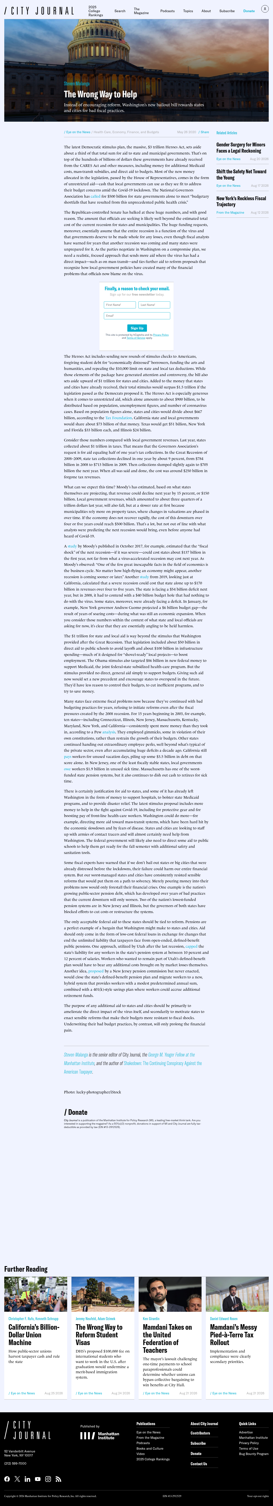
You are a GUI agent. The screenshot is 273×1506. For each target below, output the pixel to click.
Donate (249, 11)
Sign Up (137, 328)
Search (120, 11)
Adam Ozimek (106, 1318)
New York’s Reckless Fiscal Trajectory (241, 201)
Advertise (246, 1432)
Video (140, 1454)
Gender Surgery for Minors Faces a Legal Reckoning (240, 148)
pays (67, 756)
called (95, 195)
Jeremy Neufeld (86, 1318)
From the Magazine (150, 1438)
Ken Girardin (151, 1318)
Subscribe (227, 11)
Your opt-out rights (258, 1496)
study (72, 545)
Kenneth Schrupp (46, 1318)
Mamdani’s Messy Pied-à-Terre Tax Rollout (233, 1334)
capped (191, 946)
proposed (96, 970)
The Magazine (141, 11)
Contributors (200, 1433)
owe (67, 768)
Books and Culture (149, 1448)
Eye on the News (23, 1393)
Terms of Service (136, 337)
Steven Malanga (77, 83)
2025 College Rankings (96, 11)
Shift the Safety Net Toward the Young (241, 174)
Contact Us (199, 1463)
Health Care (102, 132)
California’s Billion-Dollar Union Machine (34, 1334)
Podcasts (167, 11)
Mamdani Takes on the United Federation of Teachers (167, 1338)
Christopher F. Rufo (21, 1318)
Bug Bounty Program (254, 1454)
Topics (188, 11)
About (206, 11)
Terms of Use (248, 1448)
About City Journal (204, 1423)
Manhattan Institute (253, 1438)
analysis (108, 731)
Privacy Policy (161, 334)
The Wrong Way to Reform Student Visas (99, 1334)
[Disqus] (136, 1195)
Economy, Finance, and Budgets (135, 132)
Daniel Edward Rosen (224, 1318)
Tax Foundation (118, 417)
